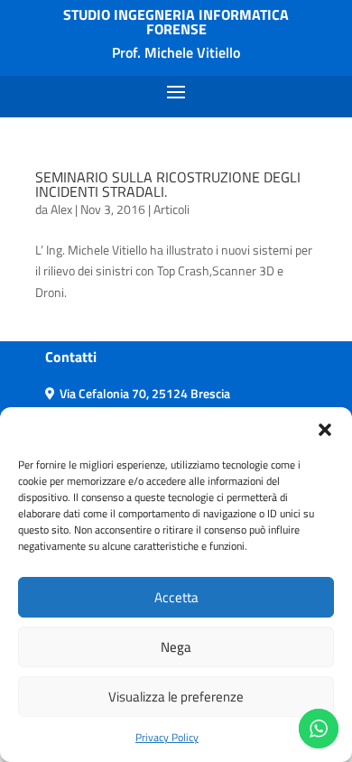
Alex (61, 209)
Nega (176, 647)
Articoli (171, 209)
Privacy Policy (167, 737)
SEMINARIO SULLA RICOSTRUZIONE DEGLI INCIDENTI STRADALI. (168, 184)
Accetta (176, 597)
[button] (325, 430)
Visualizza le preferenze (176, 696)
